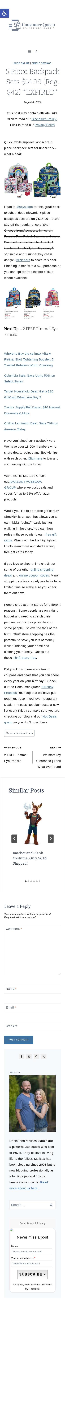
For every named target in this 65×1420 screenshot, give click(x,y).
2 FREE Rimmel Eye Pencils (15, 754)
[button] (4, 13)
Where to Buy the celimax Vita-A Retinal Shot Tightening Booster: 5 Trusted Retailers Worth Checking (29, 359)
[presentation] (32, 822)
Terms (30, 1223)
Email (11, 1007)
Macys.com (24, 207)
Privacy (41, 1223)
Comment (14, 928)
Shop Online (22, 63)
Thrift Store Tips (24, 657)
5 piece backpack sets (19, 733)
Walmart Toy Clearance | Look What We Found (48, 757)
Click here (23, 260)
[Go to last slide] (14, 839)
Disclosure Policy (44, 119)
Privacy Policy (45, 125)
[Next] (51, 839)
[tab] (26, 881)
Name (11, 989)
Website (12, 1026)
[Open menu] (29, 51)
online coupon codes (34, 575)
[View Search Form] (36, 51)
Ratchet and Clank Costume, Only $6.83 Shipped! (30, 858)
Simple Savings (41, 63)
